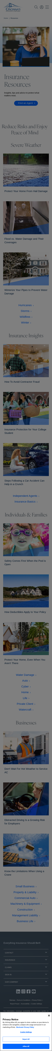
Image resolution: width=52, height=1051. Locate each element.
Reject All (25, 1039)
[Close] (49, 1015)
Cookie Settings (26, 1032)
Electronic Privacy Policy (25, 1027)
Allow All (26, 1046)
